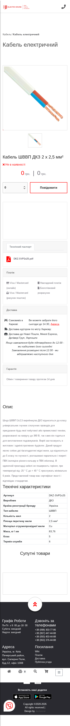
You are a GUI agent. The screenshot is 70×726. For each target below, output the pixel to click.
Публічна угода (43, 662)
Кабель (7, 34)
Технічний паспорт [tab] (20, 246)
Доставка (40, 658)
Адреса (55, 324)
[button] (8, 220)
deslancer (41, 711)
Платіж (39, 655)
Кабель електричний (26, 34)
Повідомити (48, 187)
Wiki (37, 651)
